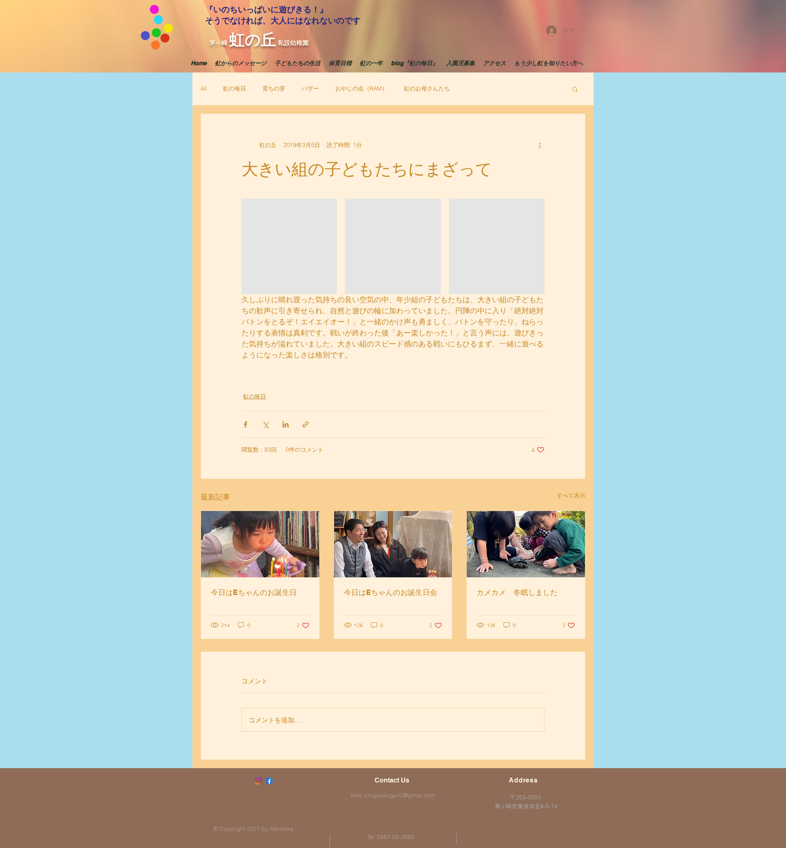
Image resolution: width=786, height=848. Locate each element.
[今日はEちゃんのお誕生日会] (393, 544)
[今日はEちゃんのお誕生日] (260, 544)
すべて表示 (571, 495)
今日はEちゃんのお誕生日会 (390, 592)
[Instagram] (258, 780)
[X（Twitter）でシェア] (265, 424)
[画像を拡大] (289, 246)
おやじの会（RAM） (361, 88)
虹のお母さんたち (427, 88)
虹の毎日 (234, 88)
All (204, 88)
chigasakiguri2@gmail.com (400, 795)
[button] (575, 89)
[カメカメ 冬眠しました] (526, 544)
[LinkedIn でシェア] (285, 424)
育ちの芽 (273, 88)
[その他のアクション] (539, 145)
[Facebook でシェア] (245, 424)
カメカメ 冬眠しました (517, 592)
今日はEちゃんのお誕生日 (254, 592)
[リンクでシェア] (305, 424)
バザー (310, 88)
